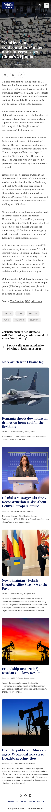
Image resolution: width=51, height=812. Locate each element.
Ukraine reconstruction (25, 511)
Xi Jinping (19, 320)
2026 (13, 678)
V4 (16, 678)
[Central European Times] (8, 5)
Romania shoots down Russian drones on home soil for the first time (25, 422)
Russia (20, 432)
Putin (6, 320)
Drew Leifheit (6, 64)
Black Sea (33, 432)
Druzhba (35, 763)
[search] (40, 5)
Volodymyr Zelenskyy (30, 594)
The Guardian (17, 301)
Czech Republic (19, 763)
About (24, 801)
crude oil (33, 678)
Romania (14, 432)
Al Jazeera (36, 301)
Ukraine (7, 313)
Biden (20, 313)
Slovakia (29, 763)
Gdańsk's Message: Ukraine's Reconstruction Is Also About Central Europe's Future (24, 502)
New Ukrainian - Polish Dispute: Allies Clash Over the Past (25, 584)
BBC (27, 301)
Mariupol (33, 313)
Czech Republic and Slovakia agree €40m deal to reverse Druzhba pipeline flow (24, 754)
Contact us (13, 801)
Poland (19, 594)
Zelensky (34, 320)
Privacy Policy (36, 801)
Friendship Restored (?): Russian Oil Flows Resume (22, 670)
